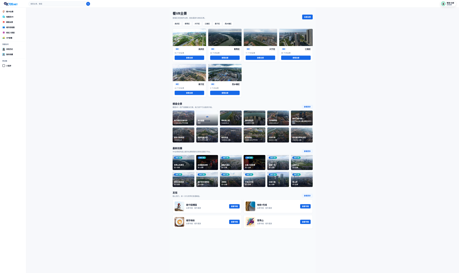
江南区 (207, 23)
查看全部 (189, 58)
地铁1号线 (262, 204)
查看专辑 (234, 206)
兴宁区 (197, 23)
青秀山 (260, 220)
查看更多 (307, 107)
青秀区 (187, 23)
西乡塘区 (228, 23)
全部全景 (307, 17)
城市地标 (190, 220)
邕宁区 (217, 23)
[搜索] (88, 4)
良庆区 (177, 23)
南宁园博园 (191, 204)
